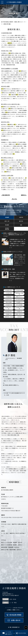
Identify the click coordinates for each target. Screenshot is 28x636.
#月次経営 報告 (9, 293)
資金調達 (7, 225)
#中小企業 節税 (19, 305)
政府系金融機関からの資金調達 (9, 68)
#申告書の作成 (9, 314)
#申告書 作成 (19, 311)
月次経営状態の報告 (6, 33)
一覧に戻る (14, 199)
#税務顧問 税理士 (8, 290)
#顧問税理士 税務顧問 (19, 293)
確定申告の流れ (5, 122)
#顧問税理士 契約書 (9, 316)
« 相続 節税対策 (5, 195)
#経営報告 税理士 (8, 311)
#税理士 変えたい (19, 296)
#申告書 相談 (8, 296)
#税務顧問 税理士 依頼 (19, 308)
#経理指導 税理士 (8, 299)
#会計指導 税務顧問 (19, 299)
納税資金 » (24, 195)
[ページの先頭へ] (26, 627)
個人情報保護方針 (15, 627)
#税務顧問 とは (19, 302)
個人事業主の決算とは (7, 158)
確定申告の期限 (5, 86)
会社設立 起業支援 (7, 228)
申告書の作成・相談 (6, 51)
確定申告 (21, 221)
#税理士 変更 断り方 (19, 314)
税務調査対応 (4, 140)
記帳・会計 (7, 221)
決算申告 (21, 217)
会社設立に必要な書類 (7, 175)
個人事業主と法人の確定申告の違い (10, 104)
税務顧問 (7, 217)
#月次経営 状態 (9, 305)
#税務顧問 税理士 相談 (9, 308)
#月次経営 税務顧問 (19, 290)
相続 (21, 225)
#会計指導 (19, 316)
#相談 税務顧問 (9, 302)
